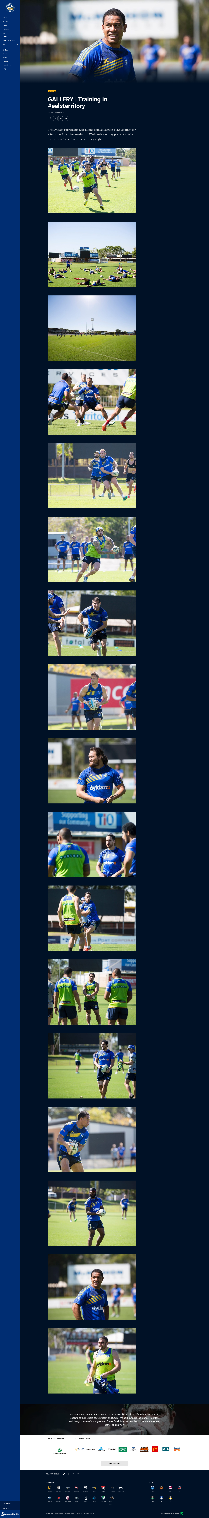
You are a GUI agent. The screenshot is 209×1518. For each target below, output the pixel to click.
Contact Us (79, 1513)
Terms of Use (49, 1513)
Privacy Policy (59, 1513)
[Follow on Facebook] (69, 1474)
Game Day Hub (9, 40)
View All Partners (114, 1463)
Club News (52, 91)
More (5, 44)
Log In (8, 1508)
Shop (5, 57)
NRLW (5, 37)
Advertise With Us (89, 1513)
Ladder (6, 29)
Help (72, 1513)
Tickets (5, 50)
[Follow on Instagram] (78, 1474)
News (5, 18)
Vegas (5, 69)
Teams (6, 33)
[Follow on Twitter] (73, 1474)
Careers (67, 1513)
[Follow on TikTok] (64, 1474)
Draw (5, 25)
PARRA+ (6, 61)
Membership (7, 54)
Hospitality (7, 65)
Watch (6, 21)
